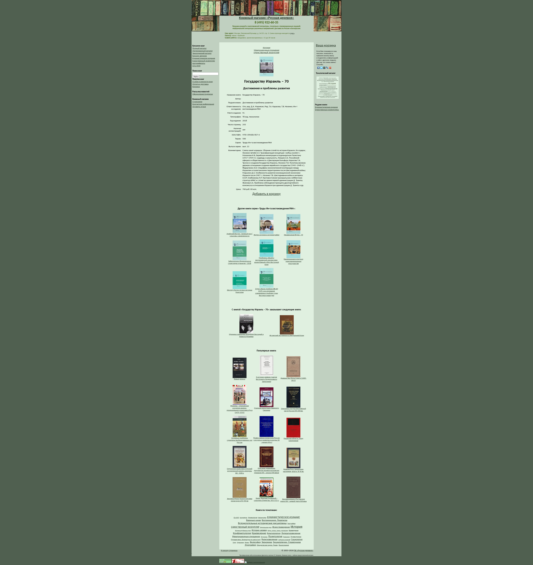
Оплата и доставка (200, 84)
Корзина (196, 87)
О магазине (197, 102)
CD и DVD (196, 66)
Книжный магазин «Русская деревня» (266, 18)
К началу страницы (229, 551)
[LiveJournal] (327, 68)
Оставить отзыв (199, 107)
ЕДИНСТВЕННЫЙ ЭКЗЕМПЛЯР (266, 53)
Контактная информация (203, 104)
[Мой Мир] (324, 68)
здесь (292, 33)
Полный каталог (199, 48)
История (266, 48)
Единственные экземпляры (327, 110)
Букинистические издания (326, 107)
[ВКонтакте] (318, 68)
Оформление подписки (202, 94)
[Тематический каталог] (327, 98)
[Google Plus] (330, 68)
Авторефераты (198, 63)
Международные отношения (266, 50)
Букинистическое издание (203, 58)
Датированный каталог (202, 51)
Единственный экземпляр (203, 61)
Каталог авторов (199, 56)
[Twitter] (321, 68)
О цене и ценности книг (202, 82)
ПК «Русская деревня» (303, 551)
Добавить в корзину (266, 194)
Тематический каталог (202, 53)
